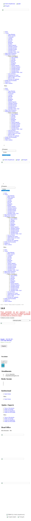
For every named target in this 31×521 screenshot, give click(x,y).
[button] (15, 86)
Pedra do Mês (11, 77)
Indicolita (10, 39)
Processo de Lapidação (13, 79)
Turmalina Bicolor (12, 48)
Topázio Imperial (12, 45)
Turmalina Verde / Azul (13, 52)
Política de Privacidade (9, 412)
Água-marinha (14, 57)
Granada (10, 38)
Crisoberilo (10, 37)
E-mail (3, 361)
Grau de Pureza (11, 73)
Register (4, 346)
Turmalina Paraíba (12, 49)
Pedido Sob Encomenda (11, 80)
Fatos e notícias (8, 83)
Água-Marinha (11, 34)
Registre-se (7, 82)
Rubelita (10, 44)
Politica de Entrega (8, 409)
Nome (3, 362)
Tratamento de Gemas (13, 75)
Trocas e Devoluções (9, 408)
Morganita (10, 42)
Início (6, 31)
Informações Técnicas (10, 54)
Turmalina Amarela (12, 46)
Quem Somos (7, 394)
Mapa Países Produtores (10, 53)
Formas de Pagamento (9, 411)
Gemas (6, 33)
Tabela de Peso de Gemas (14, 76)
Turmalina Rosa (12, 50)
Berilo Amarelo (11, 35)
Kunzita (10, 41)
